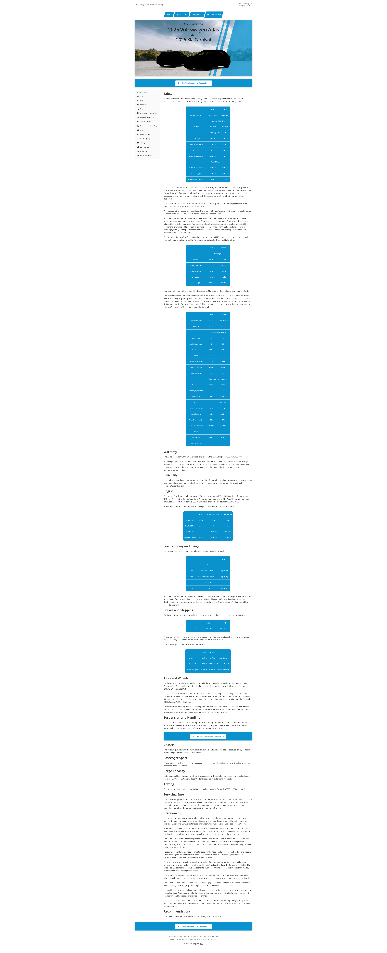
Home (169, 15)
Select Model (181, 15)
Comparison (144, 92)
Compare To (197, 15)
